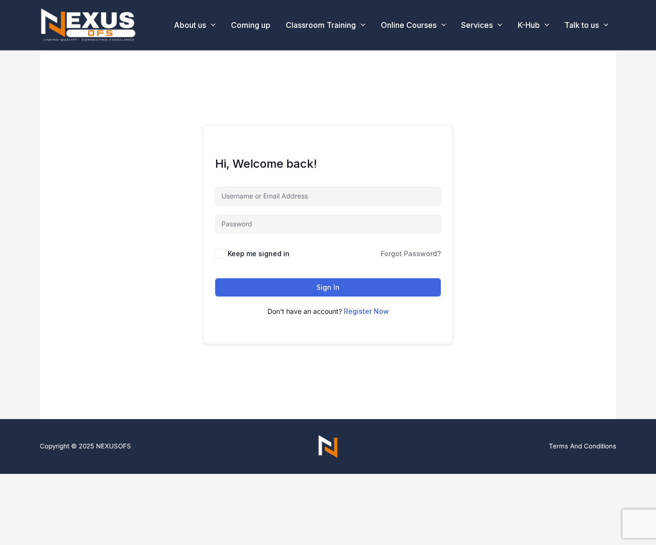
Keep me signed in (259, 253)
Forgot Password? (411, 253)
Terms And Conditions (582, 446)
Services (477, 25)
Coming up (250, 25)
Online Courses (409, 25)
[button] (360, 25)
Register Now (366, 311)
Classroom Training (321, 25)
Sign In (328, 287)
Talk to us (581, 25)
